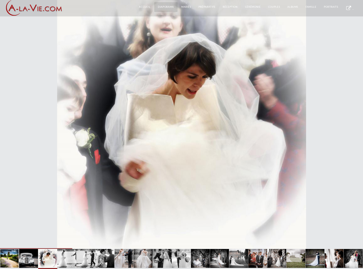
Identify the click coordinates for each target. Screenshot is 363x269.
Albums (292, 7)
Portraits (331, 7)
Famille (311, 7)
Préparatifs (207, 7)
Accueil (144, 7)
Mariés (186, 7)
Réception (230, 7)
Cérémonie (253, 7)
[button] (11, 124)
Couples (274, 7)
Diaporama (166, 7)
